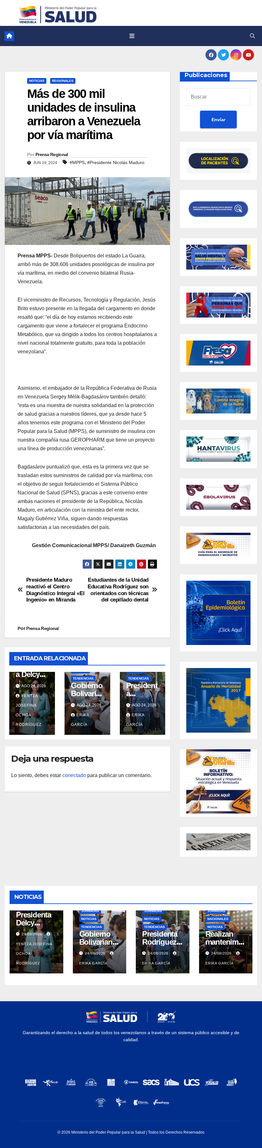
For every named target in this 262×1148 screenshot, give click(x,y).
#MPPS (77, 162)
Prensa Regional (51, 154)
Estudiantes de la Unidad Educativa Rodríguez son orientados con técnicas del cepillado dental (118, 590)
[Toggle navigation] (132, 36)
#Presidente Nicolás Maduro (115, 162)
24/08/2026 (32, 934)
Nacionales (217, 919)
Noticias (36, 81)
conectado (74, 775)
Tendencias (83, 678)
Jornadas (90, 911)
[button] (252, 36)
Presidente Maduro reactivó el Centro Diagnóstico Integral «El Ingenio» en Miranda (55, 590)
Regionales (62, 81)
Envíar (218, 119)
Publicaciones (206, 75)
